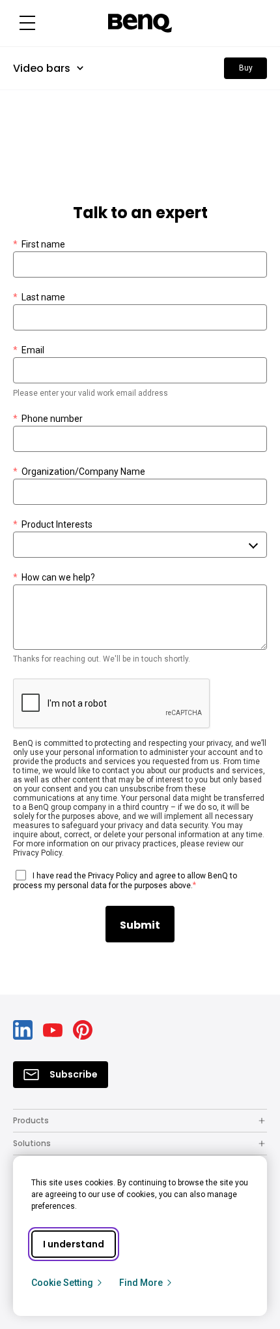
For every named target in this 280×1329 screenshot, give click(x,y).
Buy (246, 67)
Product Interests (52, 524)
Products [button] (31, 1120)
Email (28, 350)
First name (39, 244)
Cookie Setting (62, 1282)
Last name (39, 297)
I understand (73, 1244)
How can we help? (54, 577)
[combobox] (140, 545)
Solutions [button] (32, 1143)
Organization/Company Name (79, 471)
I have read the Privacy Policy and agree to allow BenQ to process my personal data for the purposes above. (125, 880)
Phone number (48, 418)
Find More (141, 1282)
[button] (27, 23)
